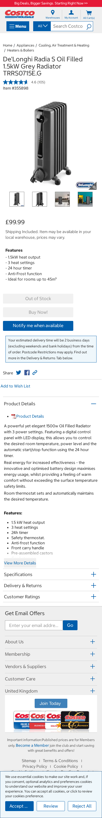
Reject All (82, 806)
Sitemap (29, 760)
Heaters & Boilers (20, 50)
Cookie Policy (66, 766)
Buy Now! (38, 312)
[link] (19, 372)
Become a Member (32, 745)
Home (7, 45)
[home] (20, 14)
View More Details (20, 562)
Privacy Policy (35, 766)
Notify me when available (38, 325)
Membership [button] (17, 654)
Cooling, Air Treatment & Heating (64, 45)
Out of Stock (38, 298)
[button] (89, 26)
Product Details (30, 416)
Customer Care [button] (20, 679)
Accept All (19, 806)
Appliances (25, 45)
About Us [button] (14, 642)
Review (51, 806)
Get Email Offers (25, 613)
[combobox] (41, 26)
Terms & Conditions (60, 760)
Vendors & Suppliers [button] (25, 666)
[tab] (51, 641)
